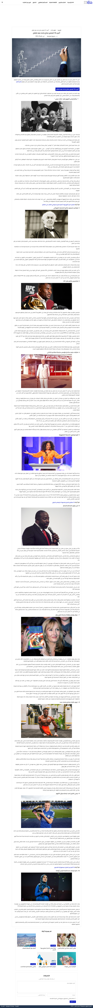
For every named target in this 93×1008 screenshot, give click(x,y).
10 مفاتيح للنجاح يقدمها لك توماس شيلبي (63, 502)
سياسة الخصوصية (10, 1006)
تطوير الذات (73, 945)
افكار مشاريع (62, 2)
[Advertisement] (46, 16)
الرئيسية (69, 2)
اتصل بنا (3, 1006)
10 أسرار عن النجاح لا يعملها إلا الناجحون (64, 867)
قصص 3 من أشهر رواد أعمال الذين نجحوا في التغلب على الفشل (58, 205)
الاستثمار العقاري (42, 2)
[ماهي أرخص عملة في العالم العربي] (66, 940)
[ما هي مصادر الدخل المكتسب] (26, 958)
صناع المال (19, 82)
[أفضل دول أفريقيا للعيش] (26, 940)
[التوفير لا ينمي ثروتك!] (66, 958)
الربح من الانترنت (27, 2)
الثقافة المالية (53, 2)
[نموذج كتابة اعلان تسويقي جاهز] (46, 958)
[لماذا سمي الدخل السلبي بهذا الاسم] (46, 940)
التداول (34, 2)
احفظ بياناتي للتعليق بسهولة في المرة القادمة (62, 998)
